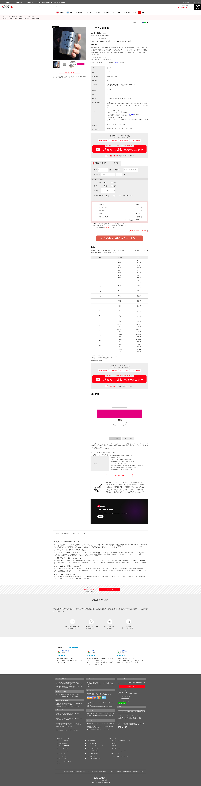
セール (143, 12)
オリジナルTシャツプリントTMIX (119, 751)
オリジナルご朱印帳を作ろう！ (93, 751)
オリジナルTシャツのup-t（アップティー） (121, 740)
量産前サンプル (99, 195)
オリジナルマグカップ (63, 751)
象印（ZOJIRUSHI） (63, 743)
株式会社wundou (115, 745)
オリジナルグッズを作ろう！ (93, 753)
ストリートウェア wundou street (93, 758)
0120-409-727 (113, 156)
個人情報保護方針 (127, 771)
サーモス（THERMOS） (24, 18)
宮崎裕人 (124, 650)
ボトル (107, 12)
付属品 (96, 191)
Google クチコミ (61, 647)
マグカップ (80, 12)
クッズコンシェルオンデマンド (93, 756)
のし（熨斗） (98, 182)
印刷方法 (97, 174)
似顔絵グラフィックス (116, 743)
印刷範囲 (96, 44)
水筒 (99, 12)
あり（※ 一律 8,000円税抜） (125, 195)
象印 (71, 12)
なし (107, 182)
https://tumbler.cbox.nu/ (124, 720)
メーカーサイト (130, 114)
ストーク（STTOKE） (63, 748)
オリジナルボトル (62, 756)
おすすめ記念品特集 (91, 740)
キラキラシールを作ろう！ (92, 748)
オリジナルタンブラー (63, 758)
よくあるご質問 (196, 2)
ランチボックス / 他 (131, 12)
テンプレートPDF (119, 475)
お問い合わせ (116, 62)
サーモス (62, 12)
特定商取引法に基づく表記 (98, 706)
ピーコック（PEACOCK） (64, 745)
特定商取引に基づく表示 (138, 771)
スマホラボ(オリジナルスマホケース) (120, 756)
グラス (90, 12)
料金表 (92, 44)
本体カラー (118, 170)
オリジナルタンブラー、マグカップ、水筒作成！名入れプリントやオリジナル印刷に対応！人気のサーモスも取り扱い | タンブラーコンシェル (131, 711)
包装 (95, 186)
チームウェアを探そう (116, 748)
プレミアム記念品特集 (91, 743)
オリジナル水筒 (62, 753)
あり (115, 182)
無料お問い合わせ (109, 589)
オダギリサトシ (66, 650)
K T (93, 650)
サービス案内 (186, 2)
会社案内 (119, 771)
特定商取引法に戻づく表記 (100, 715)
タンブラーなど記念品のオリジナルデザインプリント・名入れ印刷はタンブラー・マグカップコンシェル (86, 771)
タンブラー (117, 12)
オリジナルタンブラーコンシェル (10, 16)
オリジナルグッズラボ (116, 753)
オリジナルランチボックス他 (65, 761)
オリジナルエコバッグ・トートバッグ (95, 745)
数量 (95, 170)
